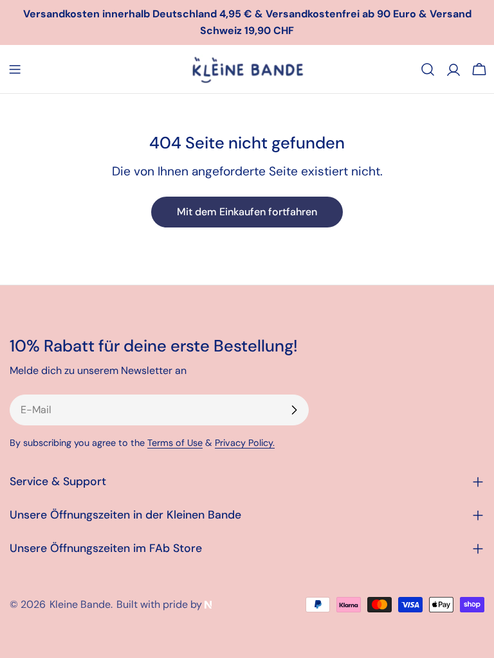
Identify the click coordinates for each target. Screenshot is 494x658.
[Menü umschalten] (15, 69)
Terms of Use (175, 443)
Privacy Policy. (245, 443)
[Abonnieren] (293, 409)
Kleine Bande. (81, 604)
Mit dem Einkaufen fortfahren (247, 211)
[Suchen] (428, 69)
